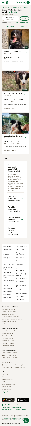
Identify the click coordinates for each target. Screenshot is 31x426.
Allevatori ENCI (7, 386)
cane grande (7, 246)
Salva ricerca (10, 26)
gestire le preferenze (17, 419)
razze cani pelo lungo (8, 268)
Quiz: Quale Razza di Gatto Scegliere (13, 367)
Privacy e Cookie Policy (19, 418)
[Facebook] (4, 392)
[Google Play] (8, 400)
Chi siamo (5, 374)
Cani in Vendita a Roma (9, 355)
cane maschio (20, 296)
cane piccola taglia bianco (20, 270)
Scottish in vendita (8, 341)
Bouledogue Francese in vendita (12, 319)
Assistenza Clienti (7, 379)
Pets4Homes (9, 405)
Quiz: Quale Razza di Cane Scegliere (13, 365)
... (21, 7)
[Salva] (25, 52)
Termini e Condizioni (8, 384)
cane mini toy (20, 258)
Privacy (4, 377)
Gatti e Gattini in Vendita (10, 328)
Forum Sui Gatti (7, 362)
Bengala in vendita (8, 338)
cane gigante (7, 294)
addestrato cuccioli (19, 265)
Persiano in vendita (8, 343)
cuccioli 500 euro (21, 293)
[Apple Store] (23, 400)
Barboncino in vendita (9, 311)
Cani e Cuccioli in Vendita (10, 307)
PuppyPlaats (6, 407)
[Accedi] (28, 2)
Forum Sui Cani (7, 360)
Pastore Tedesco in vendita (10, 316)
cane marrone (7, 291)
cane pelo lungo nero (8, 281)
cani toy (6, 285)
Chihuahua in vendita (8, 309)
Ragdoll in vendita (7, 336)
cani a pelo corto (8, 264)
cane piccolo (7, 272)
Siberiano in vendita (8, 345)
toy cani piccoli (8, 250)
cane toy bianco (21, 261)
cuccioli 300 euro (21, 290)
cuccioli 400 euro (21, 279)
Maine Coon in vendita (9, 331)
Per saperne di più (22, 22)
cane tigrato (7, 297)
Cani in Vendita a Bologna (10, 357)
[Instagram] (7, 392)
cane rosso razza (21, 246)
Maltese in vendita (8, 324)
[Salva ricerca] (26, 420)
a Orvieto (13, 12)
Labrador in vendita (8, 314)
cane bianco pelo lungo (8, 276)
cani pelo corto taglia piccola (21, 253)
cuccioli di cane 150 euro (21, 286)
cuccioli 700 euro (21, 282)
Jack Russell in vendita (9, 321)
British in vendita (7, 333)
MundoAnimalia (16, 407)
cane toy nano (7, 288)
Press (4, 381)
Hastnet (17, 405)
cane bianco (20, 250)
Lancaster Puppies (20, 410)
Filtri (25, 18)
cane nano (6, 261)
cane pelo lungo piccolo (21, 274)
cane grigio (6, 258)
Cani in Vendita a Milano (9, 352)
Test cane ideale (7, 389)
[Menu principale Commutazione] (3, 2)
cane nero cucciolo (6, 253)
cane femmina (20, 299)
